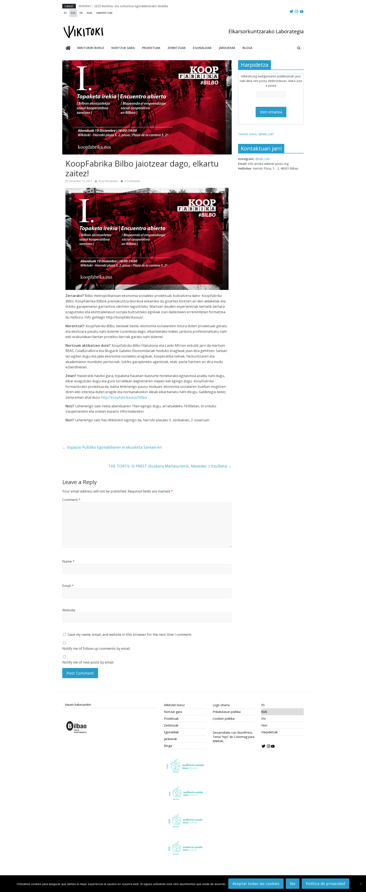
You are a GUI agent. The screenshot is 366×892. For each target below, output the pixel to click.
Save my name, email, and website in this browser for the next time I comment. (130, 634)
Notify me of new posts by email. (88, 662)
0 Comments (132, 181)
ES (65, 12)
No (292, 883)
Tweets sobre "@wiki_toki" (256, 134)
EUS (73, 12)
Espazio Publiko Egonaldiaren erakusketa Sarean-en (112, 447)
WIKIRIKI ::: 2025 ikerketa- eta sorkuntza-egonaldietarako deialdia (123, 6)
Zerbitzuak (177, 48)
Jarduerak (227, 48)
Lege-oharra (221, 705)
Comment (71, 499)
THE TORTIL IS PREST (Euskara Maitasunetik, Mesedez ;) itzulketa (170, 466)
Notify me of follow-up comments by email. (96, 648)
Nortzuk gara (123, 48)
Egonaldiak (202, 48)
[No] (361, 884)
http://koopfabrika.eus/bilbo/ (124, 397)
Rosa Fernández (109, 181)
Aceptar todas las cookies (256, 883)
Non (89, 12)
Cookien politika (223, 719)
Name (68, 561)
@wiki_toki (262, 159)
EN (81, 12)
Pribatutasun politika (227, 712)
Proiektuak (151, 48)
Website (68, 610)
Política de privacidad (325, 883)
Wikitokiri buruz (90, 48)
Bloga (247, 48)
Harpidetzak (104, 12)
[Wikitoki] (68, 48)
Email (67, 585)
